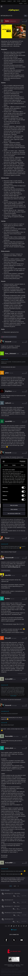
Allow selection (14, 509)
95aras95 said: (4, 685)
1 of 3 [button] (10, 886)
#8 (24, 453)
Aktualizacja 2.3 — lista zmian (12, 906)
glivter (7, 373)
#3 (24, 354)
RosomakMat (9, 736)
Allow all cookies (14, 505)
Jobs (14, 1)
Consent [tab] (6, 465)
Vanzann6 (8, 342)
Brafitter (7, 598)
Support (24, 1)
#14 (24, 599)
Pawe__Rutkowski (10, 353)
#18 (24, 736)
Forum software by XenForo (11, 974)
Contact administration (8, 964)
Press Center (18, 965)
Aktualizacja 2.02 (9, 919)
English (15, 929)
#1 (24, 21)
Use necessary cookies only (14, 513)
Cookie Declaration (11, 965)
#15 (24, 638)
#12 (24, 558)
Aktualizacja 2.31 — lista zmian (12, 893)
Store (18, 1)
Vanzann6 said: (4, 359)
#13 (24, 575)
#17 (24, 705)
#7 (24, 421)
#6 (24, 403)
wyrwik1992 (8, 421)
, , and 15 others (9, 336)
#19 (24, 748)
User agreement (17, 964)
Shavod (7, 538)
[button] (1, 6)
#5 (24, 391)
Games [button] (9, 1)
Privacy (22, 964)
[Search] (25, 16)
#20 (24, 863)
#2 (24, 342)
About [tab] (22, 465)
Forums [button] (3, 1)
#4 (24, 373)
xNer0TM (8, 575)
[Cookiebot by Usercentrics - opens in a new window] (19, 461)
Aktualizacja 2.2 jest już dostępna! (13, 912)
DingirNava (8, 391)
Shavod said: (3, 722)
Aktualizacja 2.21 (9, 900)
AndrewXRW (9, 679)
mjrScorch (8, 403)
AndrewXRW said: (4, 711)
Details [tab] (14, 465)
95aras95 (8, 638)
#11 (24, 538)
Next (15, 886)
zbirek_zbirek (9, 748)
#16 (24, 679)
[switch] (23, 491)
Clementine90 (9, 557)
